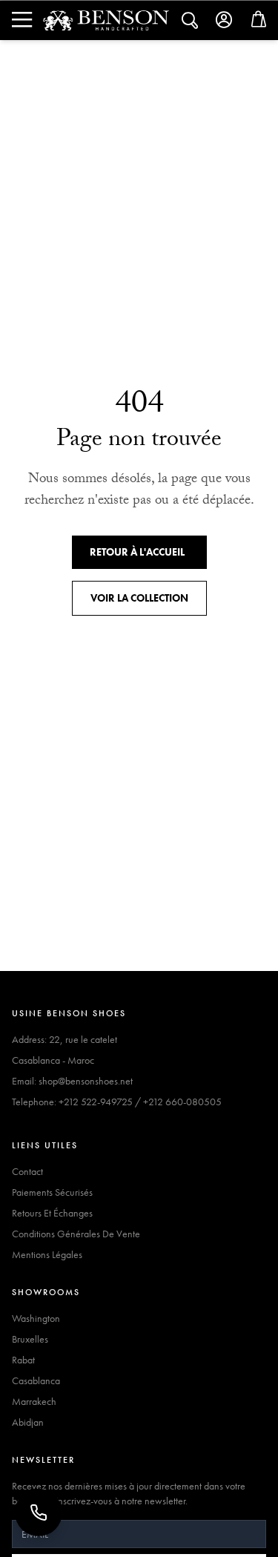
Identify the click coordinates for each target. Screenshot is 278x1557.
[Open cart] (258, 22)
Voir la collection (139, 598)
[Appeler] (38, 1512)
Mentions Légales (47, 1254)
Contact (27, 1171)
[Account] (225, 20)
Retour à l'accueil (137, 552)
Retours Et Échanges (52, 1212)
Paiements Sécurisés (52, 1192)
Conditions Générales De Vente (76, 1233)
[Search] (21, 20)
